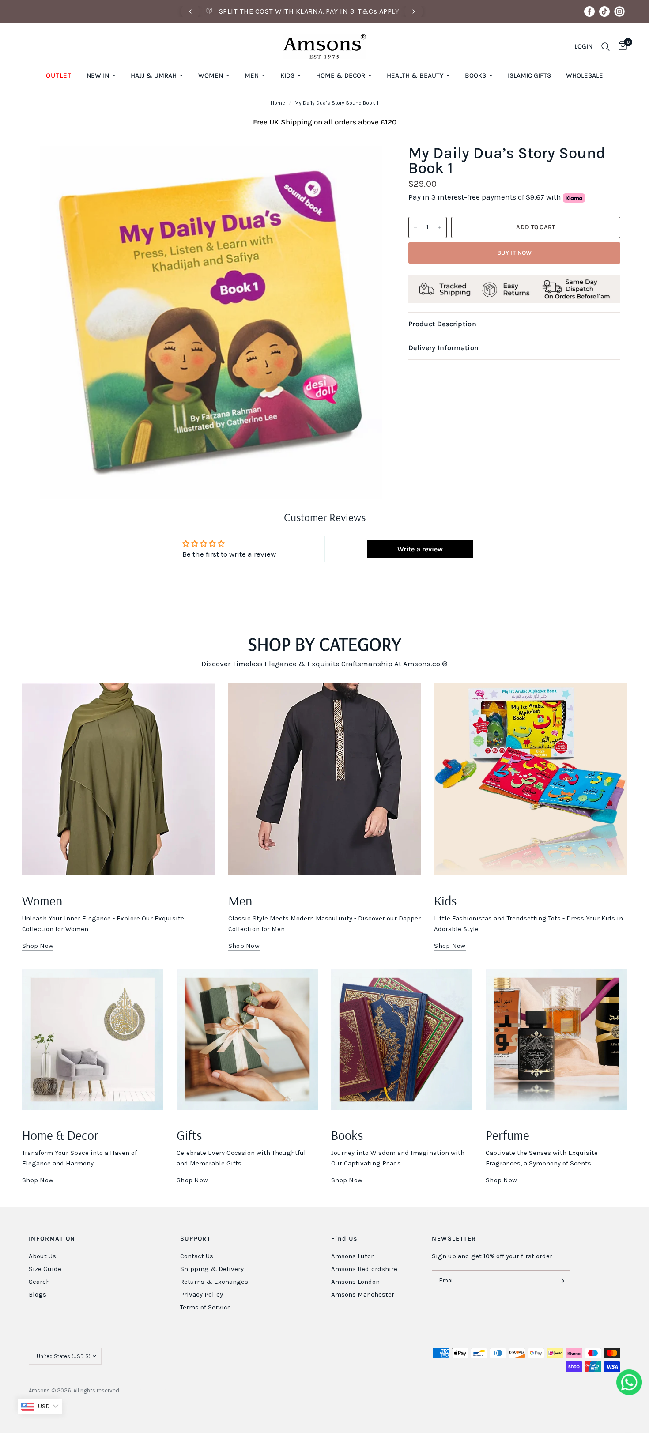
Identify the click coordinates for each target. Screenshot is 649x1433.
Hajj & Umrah (154, 75)
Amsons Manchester (362, 1294)
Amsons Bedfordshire (364, 1269)
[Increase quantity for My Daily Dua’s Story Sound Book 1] (439, 227)
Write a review (420, 549)
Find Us (344, 1239)
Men (252, 75)
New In (98, 75)
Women (210, 75)
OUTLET (59, 75)
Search (39, 1282)
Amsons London (355, 1282)
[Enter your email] (561, 1280)
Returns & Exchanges (214, 1282)
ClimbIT (162, 1390)
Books (475, 75)
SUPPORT (195, 1239)
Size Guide (45, 1269)
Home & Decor (340, 75)
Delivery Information (443, 347)
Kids (287, 75)
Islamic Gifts (529, 75)
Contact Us (196, 1256)
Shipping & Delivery (212, 1269)
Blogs (37, 1294)
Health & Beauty (415, 75)
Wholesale (584, 75)
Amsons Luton (353, 1256)
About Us (42, 1256)
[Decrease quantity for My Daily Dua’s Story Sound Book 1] (415, 227)
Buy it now (514, 252)
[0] (620, 46)
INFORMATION (52, 1239)
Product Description (442, 324)
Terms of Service (205, 1307)
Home (278, 103)
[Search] (605, 46)
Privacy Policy (201, 1294)
